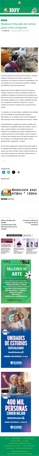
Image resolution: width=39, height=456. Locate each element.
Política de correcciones (29, 446)
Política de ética (10, 448)
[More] (30, 40)
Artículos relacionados (14, 235)
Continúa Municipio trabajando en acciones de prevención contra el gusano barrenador (31, 250)
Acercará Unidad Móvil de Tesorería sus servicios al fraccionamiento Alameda (6, 250)
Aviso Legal (25, 441)
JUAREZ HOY (6, 30)
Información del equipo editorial (12, 446)
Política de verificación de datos (24, 448)
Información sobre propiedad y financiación (19, 443)
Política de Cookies (15, 441)
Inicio (2, 18)
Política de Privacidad (28, 438)
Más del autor (27, 235)
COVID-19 (7, 438)
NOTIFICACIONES (16, 438)
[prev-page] (18, 256)
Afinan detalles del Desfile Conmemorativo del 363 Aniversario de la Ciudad (9, 224)
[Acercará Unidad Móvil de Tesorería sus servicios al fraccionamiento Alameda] (7, 242)
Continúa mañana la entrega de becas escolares (30, 222)
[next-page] (21, 256)
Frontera (8, 18)
